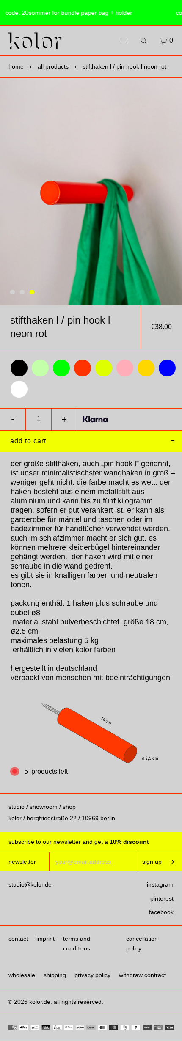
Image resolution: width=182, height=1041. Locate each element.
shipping (55, 975)
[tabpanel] (91, 191)
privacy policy (92, 975)
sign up (152, 861)
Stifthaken (62, 463)
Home (16, 66)
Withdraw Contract (142, 975)
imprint (45, 938)
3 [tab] (32, 292)
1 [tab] (12, 292)
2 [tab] (22, 292)
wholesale (21, 975)
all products (53, 66)
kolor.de (39, 1001)
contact (18, 938)
